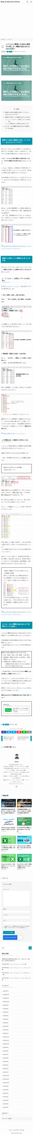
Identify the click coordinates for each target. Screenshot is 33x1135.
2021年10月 (6, 1082)
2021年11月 (6, 1079)
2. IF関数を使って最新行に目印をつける (18, 123)
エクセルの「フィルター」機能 (14, 286)
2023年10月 (6, 1001)
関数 (16, 724)
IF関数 (19, 453)
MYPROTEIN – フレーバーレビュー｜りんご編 (14, 964)
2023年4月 (5, 1022)
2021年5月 (5, 1100)
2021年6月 (5, 1096)
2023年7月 (5, 1012)
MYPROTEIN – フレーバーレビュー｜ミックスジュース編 (16, 968)
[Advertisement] (16, 20)
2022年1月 (5, 1072)
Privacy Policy (16, 1130)
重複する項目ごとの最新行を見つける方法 (17, 117)
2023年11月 (6, 998)
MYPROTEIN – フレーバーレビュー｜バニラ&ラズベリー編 (16, 973)
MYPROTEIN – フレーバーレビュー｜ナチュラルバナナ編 (16, 978)
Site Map (22, 1130)
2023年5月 (5, 1019)
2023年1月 (5, 1033)
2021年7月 (5, 1093)
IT (7, 51)
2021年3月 (5, 1107)
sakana (16, 762)
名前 (5, 909)
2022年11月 (6, 1040)
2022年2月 (5, 1068)
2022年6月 (5, 1058)
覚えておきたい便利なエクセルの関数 (19, 688)
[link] (16, 787)
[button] (3, 732)
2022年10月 (6, 1044)
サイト (4, 920)
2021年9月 (5, 1086)
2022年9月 (5, 1047)
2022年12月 (6, 1037)
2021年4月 (5, 1104)
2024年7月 (5, 991)
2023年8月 (5, 1008)
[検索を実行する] (30, 947)
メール (5, 915)
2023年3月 (5, 1026)
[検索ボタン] (27, 2)
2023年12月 (6, 994)
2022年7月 (5, 1054)
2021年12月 (6, 1075)
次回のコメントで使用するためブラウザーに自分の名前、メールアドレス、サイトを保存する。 (17, 927)
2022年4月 (5, 1061)
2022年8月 (5, 1051)
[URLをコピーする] (29, 732)
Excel (12, 724)
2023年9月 (5, 1005)
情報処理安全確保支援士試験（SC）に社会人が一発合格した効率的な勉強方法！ (16, 959)
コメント (6, 889)
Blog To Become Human (10, 2)
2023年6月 (5, 1015)
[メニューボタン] (31, 2)
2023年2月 (5, 1029)
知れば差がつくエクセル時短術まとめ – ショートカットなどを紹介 (20, 710)
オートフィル (17, 506)
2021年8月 (5, 1089)
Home (10, 1130)
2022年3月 (5, 1065)
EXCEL (10, 51)
